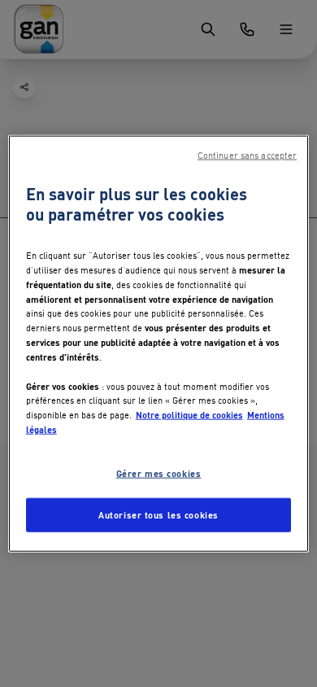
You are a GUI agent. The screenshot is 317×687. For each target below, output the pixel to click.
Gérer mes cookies (159, 472)
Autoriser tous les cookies (158, 514)
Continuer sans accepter (247, 156)
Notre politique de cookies (189, 414)
